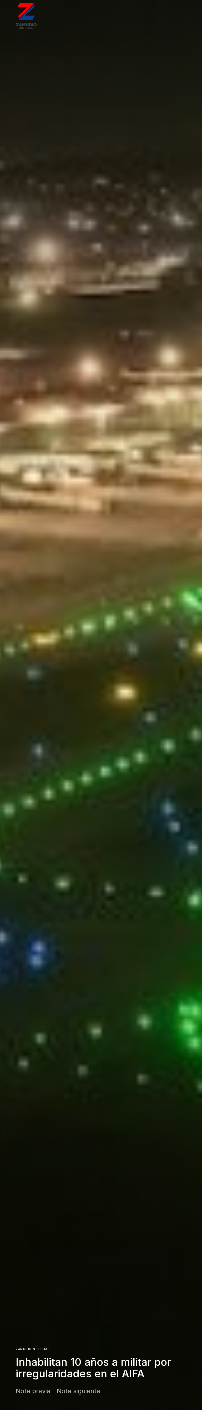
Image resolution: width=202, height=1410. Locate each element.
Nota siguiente (78, 1391)
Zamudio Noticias (32, 1349)
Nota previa (33, 1391)
